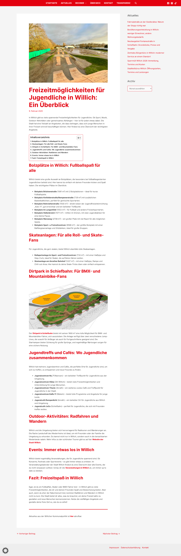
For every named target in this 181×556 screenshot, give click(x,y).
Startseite (51, 3)
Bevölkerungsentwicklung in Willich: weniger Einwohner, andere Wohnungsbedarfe (143, 33)
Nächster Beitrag (111, 533)
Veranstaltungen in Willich (77, 468)
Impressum (114, 547)
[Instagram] (172, 3)
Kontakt (108, 3)
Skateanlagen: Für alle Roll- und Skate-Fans (49, 144)
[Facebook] (168, 3)
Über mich (95, 3)
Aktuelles (66, 3)
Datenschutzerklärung (130, 547)
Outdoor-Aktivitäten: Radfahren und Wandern (50, 152)
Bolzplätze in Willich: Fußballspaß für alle (48, 141)
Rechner (79, 3)
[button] (85, 3)
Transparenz (123, 3)
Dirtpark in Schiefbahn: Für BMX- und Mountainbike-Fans (55, 147)
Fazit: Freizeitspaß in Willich (43, 158)
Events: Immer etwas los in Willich (45, 155)
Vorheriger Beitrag (26, 533)
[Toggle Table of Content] (77, 138)
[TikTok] (175, 3)
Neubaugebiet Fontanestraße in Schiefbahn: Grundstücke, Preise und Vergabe (143, 45)
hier (72, 516)
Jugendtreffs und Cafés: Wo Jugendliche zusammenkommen (56, 150)
